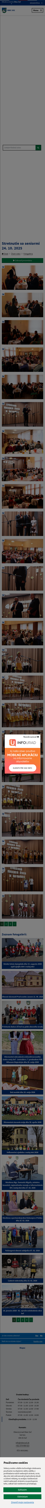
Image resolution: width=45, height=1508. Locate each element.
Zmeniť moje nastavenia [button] (22, 1502)
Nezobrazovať (30, 736)
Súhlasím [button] (22, 1489)
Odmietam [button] (22, 1496)
